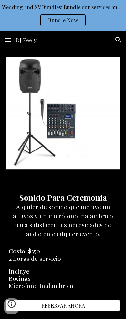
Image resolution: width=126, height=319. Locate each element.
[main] (63, 214)
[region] (63, 15)
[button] (8, 40)
